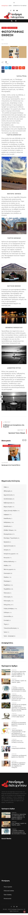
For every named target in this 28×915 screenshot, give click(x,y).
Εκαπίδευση (7, 520)
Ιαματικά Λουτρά (8, 547)
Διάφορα (6, 516)
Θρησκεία (6, 544)
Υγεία (5, 634)
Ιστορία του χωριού (9, 555)
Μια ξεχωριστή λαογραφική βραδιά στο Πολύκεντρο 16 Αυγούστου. (19, 726)
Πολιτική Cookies (9, 892)
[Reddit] (20, 67)
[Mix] (23, 67)
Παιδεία (6, 579)
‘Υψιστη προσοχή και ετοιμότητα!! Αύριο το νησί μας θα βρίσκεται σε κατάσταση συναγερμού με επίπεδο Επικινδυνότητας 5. (19, 735)
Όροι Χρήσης (7, 896)
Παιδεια (4, 27)
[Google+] (16, 67)
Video (5, 489)
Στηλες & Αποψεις (12, 27)
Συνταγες (13, 445)
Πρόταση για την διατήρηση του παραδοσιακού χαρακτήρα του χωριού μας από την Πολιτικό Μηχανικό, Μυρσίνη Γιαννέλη (19, 709)
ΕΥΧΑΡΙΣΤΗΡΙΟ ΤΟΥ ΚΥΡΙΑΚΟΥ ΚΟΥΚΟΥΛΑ (17, 743)
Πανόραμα (7, 583)
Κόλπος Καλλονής (9, 563)
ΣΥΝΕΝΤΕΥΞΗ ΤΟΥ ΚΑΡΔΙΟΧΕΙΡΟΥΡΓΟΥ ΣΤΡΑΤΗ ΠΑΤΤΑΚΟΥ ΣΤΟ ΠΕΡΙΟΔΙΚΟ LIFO (18, 699)
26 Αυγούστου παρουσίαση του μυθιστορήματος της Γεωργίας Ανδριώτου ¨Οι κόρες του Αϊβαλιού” (19, 675)
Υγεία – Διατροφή (9, 638)
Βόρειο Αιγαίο (8, 508)
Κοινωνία (6, 559)
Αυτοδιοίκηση (8, 500)
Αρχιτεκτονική (8, 496)
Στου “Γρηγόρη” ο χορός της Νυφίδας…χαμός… (19, 683)
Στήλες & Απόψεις (9, 610)
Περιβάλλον (7, 591)
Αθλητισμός (7, 493)
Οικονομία (7, 575)
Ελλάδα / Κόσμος (8, 532)
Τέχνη (5, 626)
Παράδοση (7, 587)
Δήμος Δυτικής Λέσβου (10, 512)
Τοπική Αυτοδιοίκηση (10, 630)
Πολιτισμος (6, 445)
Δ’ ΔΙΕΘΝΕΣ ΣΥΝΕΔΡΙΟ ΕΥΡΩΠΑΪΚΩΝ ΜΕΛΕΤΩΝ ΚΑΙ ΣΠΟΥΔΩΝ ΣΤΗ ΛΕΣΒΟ (19, 691)
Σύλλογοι (6, 614)
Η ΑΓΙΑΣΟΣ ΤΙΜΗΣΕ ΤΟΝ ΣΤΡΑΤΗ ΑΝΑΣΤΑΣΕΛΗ (18, 717)
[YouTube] (17, 10)
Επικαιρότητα (7, 536)
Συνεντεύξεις (7, 618)
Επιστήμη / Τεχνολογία (10, 540)
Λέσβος (6, 567)
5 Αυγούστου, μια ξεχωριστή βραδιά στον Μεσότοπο (19, 757)
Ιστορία (6, 551)
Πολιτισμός (7, 598)
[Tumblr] (2, 71)
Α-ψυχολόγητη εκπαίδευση (18, 750)
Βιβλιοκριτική (8, 504)
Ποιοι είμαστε (8, 888)
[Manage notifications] (24, 912)
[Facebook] (11, 10)
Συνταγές (6, 622)
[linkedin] (9, 67)
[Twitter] (6, 67)
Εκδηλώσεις (7, 524)
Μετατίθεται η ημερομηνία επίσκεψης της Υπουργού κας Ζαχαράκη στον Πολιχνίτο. (18, 767)
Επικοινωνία (7, 900)
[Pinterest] (13, 67)
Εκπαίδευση (7, 528)
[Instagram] (14, 10)
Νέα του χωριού (8, 571)
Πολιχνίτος (7, 606)
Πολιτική (6, 594)
